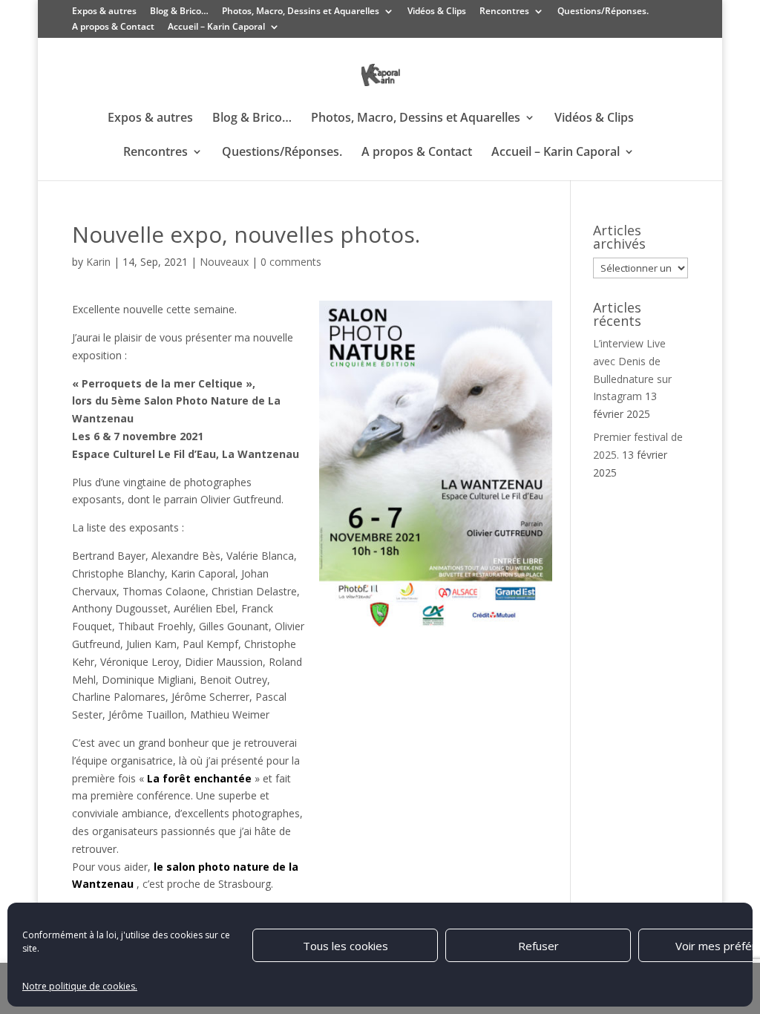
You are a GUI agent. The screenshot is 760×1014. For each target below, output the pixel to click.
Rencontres (504, 12)
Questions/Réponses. (603, 12)
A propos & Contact (113, 27)
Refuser (538, 945)
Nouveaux (224, 262)
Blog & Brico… (179, 12)
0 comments (291, 262)
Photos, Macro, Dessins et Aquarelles (300, 12)
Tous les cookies (345, 945)
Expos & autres (104, 12)
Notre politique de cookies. (79, 986)
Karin (98, 262)
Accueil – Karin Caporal (216, 27)
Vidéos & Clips (436, 12)
